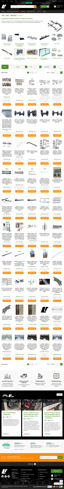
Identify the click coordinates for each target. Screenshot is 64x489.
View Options (7, 104)
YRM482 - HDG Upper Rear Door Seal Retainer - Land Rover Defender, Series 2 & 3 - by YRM (57, 263)
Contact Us (43, 6)
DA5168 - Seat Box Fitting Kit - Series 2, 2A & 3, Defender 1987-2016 (7, 289)
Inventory (41, 478)
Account (61, 1)
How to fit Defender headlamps (9, 413)
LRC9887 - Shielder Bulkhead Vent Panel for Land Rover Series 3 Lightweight (57, 318)
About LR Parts (25, 476)
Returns (16, 1)
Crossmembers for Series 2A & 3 (44, 44)
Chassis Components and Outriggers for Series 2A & (19, 45)
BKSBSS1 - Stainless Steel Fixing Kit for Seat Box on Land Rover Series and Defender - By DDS (19, 91)
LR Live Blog (21, 1)
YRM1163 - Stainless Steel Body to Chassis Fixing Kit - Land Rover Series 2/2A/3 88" (57, 152)
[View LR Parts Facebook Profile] (3, 476)
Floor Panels (57, 43)
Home (3, 15)
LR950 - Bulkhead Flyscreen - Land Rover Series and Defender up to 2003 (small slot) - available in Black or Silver (32, 319)
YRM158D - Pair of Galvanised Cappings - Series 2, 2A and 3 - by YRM (44, 208)
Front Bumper (7, 58)
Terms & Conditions (26, 478)
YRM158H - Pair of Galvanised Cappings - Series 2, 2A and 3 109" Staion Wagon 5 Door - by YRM (32, 181)
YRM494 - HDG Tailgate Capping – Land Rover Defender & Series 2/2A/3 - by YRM (7, 263)
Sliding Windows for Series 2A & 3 (44, 59)
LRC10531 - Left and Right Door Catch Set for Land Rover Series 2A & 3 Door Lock (32, 290)
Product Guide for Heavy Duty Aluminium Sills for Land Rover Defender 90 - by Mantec (52, 415)
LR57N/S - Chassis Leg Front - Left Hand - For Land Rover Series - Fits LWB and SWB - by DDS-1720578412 (57, 290)
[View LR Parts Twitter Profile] (9, 476)
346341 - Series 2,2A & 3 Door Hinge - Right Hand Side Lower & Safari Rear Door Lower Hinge (32, 121)
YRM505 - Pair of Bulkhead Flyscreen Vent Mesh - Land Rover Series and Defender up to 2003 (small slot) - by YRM (7, 181)
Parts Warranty (42, 476)
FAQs (7, 1)
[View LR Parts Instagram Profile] (5, 476)
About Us (3, 1)
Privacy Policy (25, 480)
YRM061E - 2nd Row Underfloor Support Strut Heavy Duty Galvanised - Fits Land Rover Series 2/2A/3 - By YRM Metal (44, 181)
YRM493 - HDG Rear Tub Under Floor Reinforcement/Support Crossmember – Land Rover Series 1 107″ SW (19, 263)
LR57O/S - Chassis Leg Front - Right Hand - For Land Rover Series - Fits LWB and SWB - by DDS (7, 318)
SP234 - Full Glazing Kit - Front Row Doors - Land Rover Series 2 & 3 (45, 234)
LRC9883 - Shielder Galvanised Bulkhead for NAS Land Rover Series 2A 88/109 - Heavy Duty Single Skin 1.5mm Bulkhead (32, 347)
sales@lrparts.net (58, 478)
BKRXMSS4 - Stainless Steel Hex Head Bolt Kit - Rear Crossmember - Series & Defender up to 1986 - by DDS (57, 235)
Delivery (11, 1)
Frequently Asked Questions (28, 474)
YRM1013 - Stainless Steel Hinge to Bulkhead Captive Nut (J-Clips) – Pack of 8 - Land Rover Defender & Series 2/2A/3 (7, 91)
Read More (6, 433)
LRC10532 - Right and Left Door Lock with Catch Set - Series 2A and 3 (19, 290)
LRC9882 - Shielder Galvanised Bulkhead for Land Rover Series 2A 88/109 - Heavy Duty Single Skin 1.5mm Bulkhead (45, 347)
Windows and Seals (57, 58)
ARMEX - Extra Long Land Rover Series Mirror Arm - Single (32, 152)
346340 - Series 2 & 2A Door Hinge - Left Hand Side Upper (45, 120)
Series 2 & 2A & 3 (13, 15)
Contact (24, 472)
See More (59, 394)
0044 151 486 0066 (57, 476)
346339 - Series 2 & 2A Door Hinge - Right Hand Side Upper (57, 120)
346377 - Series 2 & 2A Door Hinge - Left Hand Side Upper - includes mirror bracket (19, 121)
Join (60, 457)
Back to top (30, 463)
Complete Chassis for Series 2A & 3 (32, 44)
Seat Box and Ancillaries (32, 58)
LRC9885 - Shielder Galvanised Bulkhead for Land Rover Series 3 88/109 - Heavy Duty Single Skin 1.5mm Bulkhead (7, 347)
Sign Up (55, 1)
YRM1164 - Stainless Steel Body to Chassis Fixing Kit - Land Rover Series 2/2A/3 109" (44, 152)
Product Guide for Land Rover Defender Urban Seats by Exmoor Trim (31, 414)
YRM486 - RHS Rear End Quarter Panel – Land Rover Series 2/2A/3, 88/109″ (32, 263)
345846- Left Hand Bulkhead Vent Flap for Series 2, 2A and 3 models (19, 208)
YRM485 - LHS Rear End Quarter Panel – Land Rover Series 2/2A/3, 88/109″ (45, 263)
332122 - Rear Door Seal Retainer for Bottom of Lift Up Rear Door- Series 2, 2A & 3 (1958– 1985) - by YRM (19, 153)
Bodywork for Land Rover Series (7, 44)
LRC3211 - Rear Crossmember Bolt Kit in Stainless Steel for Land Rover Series (57, 180)
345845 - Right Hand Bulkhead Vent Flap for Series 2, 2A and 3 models (32, 208)
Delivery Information (43, 472)
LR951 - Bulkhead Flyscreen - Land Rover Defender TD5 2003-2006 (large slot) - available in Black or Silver (19, 319)
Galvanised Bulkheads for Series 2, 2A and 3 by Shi (19, 59)
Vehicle (7, 15)
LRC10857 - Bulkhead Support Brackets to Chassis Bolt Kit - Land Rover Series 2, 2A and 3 (57, 208)
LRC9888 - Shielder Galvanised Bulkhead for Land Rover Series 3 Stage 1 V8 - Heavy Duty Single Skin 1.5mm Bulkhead (45, 319)
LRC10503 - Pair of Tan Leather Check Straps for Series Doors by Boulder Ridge (44, 290)
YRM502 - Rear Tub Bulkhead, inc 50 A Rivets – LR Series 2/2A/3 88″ (19, 180)
